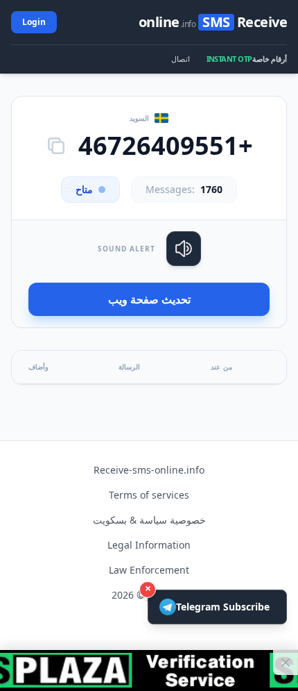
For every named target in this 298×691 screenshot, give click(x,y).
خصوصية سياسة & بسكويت (149, 519)
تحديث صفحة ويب (149, 299)
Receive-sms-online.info (149, 469)
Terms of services (149, 494)
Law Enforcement (149, 569)
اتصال (180, 58)
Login (34, 22)
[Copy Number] (56, 146)
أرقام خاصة (269, 58)
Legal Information (149, 544)
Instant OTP (229, 58)
